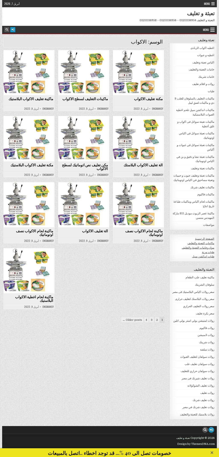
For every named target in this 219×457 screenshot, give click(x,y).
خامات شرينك (206, 76)
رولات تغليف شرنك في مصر (198, 407)
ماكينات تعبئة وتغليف (202, 168)
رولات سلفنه (207, 349)
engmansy (48, 108)
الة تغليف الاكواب (95, 230)
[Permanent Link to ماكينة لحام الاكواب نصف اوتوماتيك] (29, 204)
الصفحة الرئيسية (204, 238)
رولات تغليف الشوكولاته (200, 385)
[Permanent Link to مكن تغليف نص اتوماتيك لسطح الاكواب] (83, 138)
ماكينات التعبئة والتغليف (201, 243)
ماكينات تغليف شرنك (202, 187)
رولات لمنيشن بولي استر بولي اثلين (193, 320)
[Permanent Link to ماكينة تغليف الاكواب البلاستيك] (29, 72)
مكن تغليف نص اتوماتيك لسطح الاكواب (85, 166)
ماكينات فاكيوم (205, 194)
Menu (207, 3)
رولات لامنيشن (206, 335)
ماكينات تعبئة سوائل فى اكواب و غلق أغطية (27, 61)
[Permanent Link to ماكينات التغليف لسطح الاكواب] (83, 72)
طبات (211, 91)
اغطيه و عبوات (205, 55)
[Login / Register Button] (12, 29)
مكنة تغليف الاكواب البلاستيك (31, 164)
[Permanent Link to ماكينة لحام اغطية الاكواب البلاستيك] (29, 270)
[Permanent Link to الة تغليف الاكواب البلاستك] (138, 138)
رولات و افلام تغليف (203, 84)
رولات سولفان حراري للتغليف (197, 371)
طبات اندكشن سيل (203, 256)
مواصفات (208, 224)
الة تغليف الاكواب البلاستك (143, 164)
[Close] (211, 452)
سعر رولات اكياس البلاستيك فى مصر (193, 291)
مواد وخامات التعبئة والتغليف (198, 247)
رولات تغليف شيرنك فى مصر (198, 378)
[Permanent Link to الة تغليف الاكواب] (83, 204)
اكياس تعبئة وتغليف (203, 62)
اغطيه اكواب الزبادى (202, 48)
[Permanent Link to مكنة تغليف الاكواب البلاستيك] (29, 138)
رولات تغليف (207, 392)
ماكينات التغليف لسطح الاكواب (85, 98)
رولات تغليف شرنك (203, 400)
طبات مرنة (208, 252)
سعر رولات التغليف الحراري (198, 306)
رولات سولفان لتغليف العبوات (197, 356)
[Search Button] (6, 29)
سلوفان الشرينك (204, 284)
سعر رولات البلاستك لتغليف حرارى (194, 299)
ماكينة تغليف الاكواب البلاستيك (31, 98)
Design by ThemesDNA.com (196, 443)
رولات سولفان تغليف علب (199, 364)
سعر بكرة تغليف (205, 313)
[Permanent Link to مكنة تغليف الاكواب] (138, 72)
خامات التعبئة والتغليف (201, 69)
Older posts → (132, 319)
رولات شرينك (206, 342)
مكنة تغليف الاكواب (148, 98)
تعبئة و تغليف (201, 13)
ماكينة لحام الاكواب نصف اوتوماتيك (34, 232)
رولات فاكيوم (207, 328)
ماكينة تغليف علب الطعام (200, 277)
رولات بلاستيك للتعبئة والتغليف (197, 414)
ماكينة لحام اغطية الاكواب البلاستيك (34, 298)
